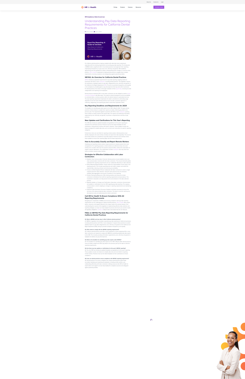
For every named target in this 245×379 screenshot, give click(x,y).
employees (102, 81)
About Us (149, 2)
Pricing (115, 7)
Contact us (100, 209)
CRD (105, 85)
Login (162, 2)
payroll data (119, 88)
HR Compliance (89, 17)
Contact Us (155, 2)
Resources (138, 7)
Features (130, 7)
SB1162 (86, 79)
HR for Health (92, 72)
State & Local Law (99, 17)
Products (122, 7)
